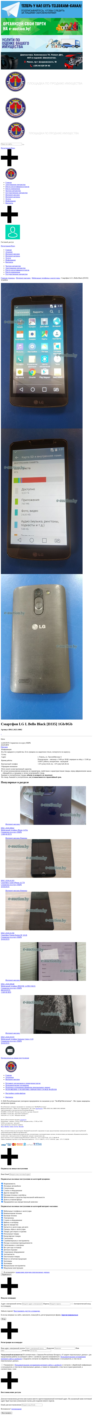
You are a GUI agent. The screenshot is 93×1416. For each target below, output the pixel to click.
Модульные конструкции (13, 1268)
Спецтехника (9, 1188)
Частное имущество (13, 191)
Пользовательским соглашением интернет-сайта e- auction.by (38, 1365)
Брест (2, 1126)
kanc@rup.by (39, 1108)
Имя (77, 1348)
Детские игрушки (10, 1250)
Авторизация (16, 1409)
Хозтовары (8, 1263)
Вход (13, 148)
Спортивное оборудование (14, 1252)
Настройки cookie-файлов (15, 1093)
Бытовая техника (10, 1216)
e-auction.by (23, 1119)
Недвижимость (9, 1184)
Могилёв (21, 1126)
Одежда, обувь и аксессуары (15, 1229)
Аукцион (8, 252)
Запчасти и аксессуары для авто (16, 1227)
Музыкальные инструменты (14, 1266)
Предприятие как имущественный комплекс (21, 1202)
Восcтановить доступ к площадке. (27, 1311)
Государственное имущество (16, 193)
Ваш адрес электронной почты (13, 1348)
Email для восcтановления (11, 1405)
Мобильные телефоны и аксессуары (18, 1211)
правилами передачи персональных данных (33, 1272)
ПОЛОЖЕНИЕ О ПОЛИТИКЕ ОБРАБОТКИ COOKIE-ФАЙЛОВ (31, 1089)
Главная (8, 182)
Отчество (26, 1351)
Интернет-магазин (12, 195)
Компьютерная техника (13, 1213)
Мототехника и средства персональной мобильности (24, 1197)
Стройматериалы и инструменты (16, 1241)
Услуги (8, 199)
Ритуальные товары (11, 1234)
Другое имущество (11, 1193)
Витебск (7, 1126)
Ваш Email (5, 1174)
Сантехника (8, 1238)
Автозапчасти (9, 1254)
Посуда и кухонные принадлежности (18, 1243)
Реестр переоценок (12, 189)
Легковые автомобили (12, 1186)
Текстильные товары (12, 1257)
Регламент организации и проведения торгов (22, 1083)
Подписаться (6, 1274)
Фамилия (50, 1348)
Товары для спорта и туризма (15, 1232)
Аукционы (9, 1077)
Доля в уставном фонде (13, 1200)
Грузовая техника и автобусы (15, 1195)
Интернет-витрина (12, 197)
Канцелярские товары (12, 1236)
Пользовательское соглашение (17, 1085)
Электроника (9, 1218)
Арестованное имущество (15, 185)
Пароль (46, 1304)
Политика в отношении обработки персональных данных (27, 1087)
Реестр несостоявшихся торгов (17, 187)
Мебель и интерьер (11, 1222)
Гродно (16, 1126)
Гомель (11, 1126)
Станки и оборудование (13, 1190)
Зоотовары (8, 1261)
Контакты (9, 203)
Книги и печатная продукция (15, 1259)
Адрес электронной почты (11, 1304)
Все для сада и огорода (12, 1247)
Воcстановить (6, 1413)
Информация (10, 201)
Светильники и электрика (14, 1245)
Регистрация (6, 148)
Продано (4, 747)
